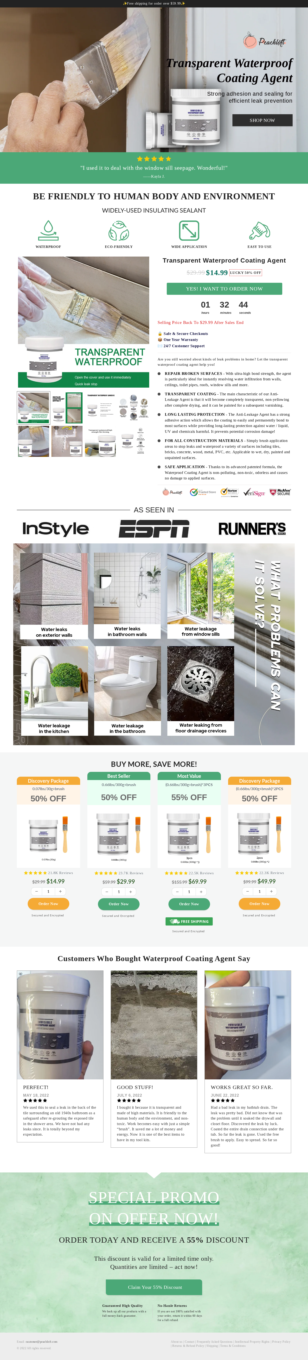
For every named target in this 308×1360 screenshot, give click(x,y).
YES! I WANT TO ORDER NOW (224, 289)
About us (176, 1341)
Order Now (48, 906)
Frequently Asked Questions (215, 1341)
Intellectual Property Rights (252, 1341)
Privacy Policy (281, 1341)
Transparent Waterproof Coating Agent (224, 260)
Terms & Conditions (233, 1345)
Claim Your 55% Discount (155, 1287)
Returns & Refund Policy (188, 1345)
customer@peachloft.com (42, 1341)
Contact (189, 1341)
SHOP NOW (262, 120)
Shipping (212, 1345)
